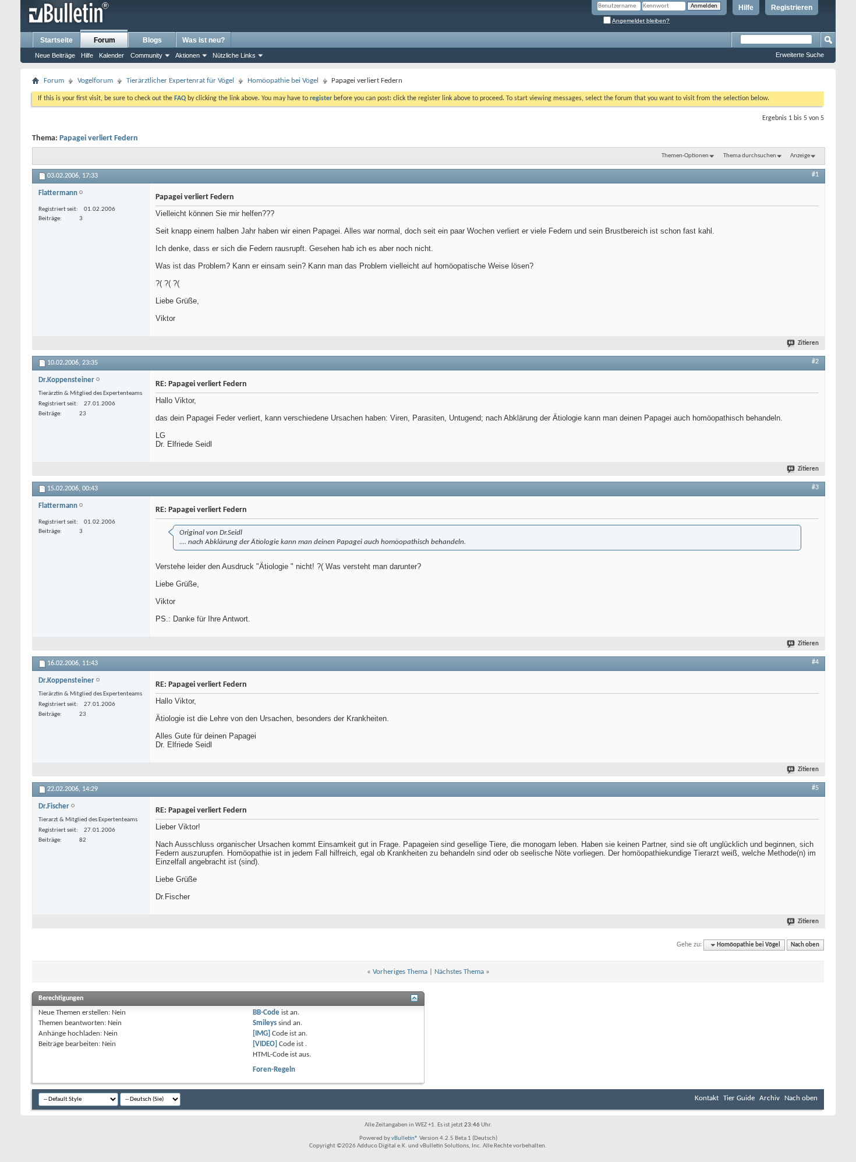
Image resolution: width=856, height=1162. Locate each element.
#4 (815, 662)
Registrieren (791, 7)
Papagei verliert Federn (98, 138)
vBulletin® (404, 1138)
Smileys (265, 1023)
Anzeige (800, 156)
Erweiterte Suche (800, 54)
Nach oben (805, 945)
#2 (815, 361)
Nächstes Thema (459, 972)
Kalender (111, 55)
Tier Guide (739, 1098)
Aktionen (187, 55)
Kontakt (707, 1098)
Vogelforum (95, 80)
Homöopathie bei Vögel (283, 80)
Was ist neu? (203, 40)
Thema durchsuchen (749, 156)
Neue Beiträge (55, 55)
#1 (815, 174)
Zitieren (808, 343)
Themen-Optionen (685, 156)
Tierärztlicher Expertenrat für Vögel (180, 80)
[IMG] (261, 1033)
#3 (815, 487)
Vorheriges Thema (400, 972)
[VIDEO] (265, 1044)
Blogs (152, 40)
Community (146, 55)
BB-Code (266, 1012)
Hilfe (746, 7)
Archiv (769, 1098)
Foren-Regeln (274, 1069)
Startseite (56, 40)
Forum (104, 40)
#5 (815, 788)
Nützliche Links (234, 55)
